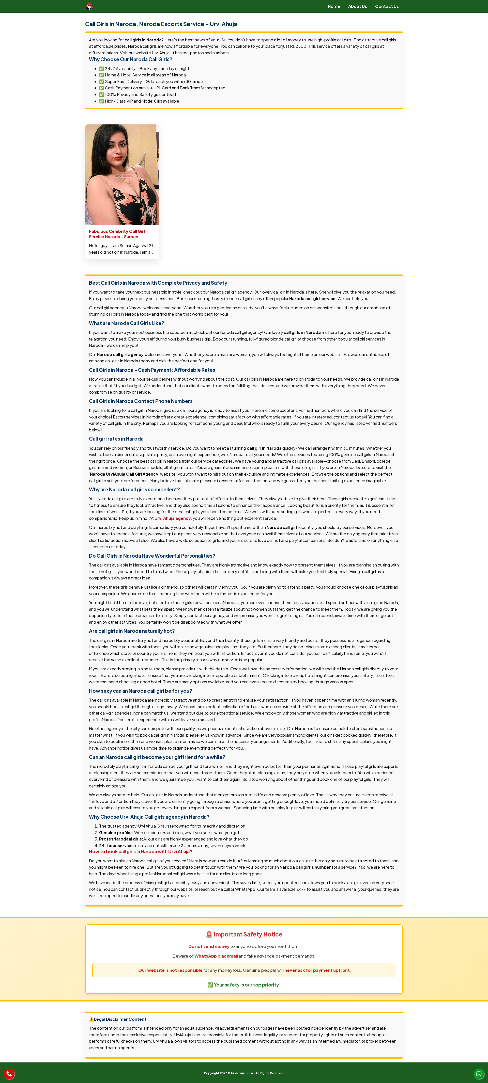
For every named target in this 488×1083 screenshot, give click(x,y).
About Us (357, 6)
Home (334, 6)
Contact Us (387, 6)
